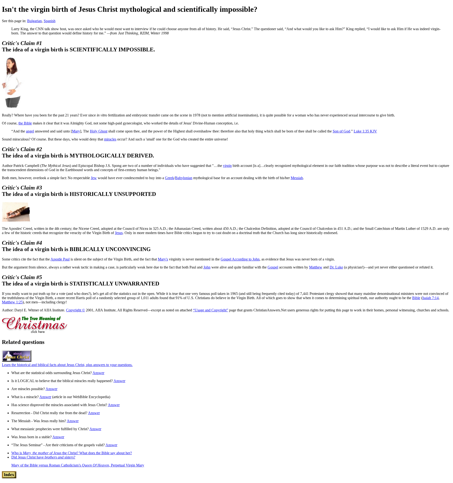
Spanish (49, 21)
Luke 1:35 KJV (365, 131)
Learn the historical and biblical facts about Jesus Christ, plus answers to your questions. (67, 365)
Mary (76, 131)
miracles (110, 139)
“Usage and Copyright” (210, 310)
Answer (98, 373)
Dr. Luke (336, 267)
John (206, 267)
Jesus (119, 233)
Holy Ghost (98, 131)
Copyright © (75, 310)
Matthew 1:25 (12, 302)
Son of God (341, 131)
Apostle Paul (60, 259)
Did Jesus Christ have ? (43, 457)
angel (30, 131)
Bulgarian (34, 21)
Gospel (273, 267)
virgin (227, 166)
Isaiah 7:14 (430, 298)
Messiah (297, 178)
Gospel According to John (240, 259)
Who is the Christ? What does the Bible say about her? (71, 453)
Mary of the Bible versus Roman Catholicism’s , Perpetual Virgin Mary (77, 465)
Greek (169, 178)
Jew (94, 178)
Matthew (315, 267)
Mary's (163, 259)
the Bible (25, 123)
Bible (416, 298)
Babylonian (183, 178)
